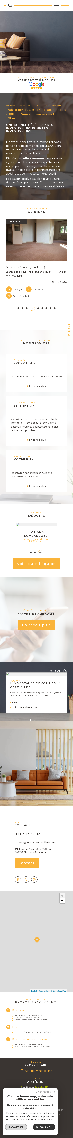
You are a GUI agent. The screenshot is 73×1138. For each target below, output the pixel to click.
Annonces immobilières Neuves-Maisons (33, 1032)
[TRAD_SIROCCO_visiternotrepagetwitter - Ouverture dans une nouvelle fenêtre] (26, 879)
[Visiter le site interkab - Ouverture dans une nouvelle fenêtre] (34, 1088)
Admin (62, 1115)
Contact (69, 332)
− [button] (62, 901)
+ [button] (62, 896)
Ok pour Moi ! (44, 1127)
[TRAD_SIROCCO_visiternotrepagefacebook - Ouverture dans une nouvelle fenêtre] (18, 879)
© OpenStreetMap (58, 990)
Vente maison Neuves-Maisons (28, 1015)
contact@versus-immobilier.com (35, 842)
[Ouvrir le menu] (56, 5)
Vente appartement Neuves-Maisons (31, 1020)
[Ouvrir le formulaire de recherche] (10, 5)
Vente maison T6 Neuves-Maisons (29, 1044)
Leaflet (34, 990)
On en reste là (44, 1092)
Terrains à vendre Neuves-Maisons (30, 1018)
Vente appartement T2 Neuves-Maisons (32, 1047)
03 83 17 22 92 (27, 834)
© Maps (44, 990)
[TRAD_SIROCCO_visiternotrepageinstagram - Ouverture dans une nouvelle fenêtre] (34, 879)
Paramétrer (16, 1127)
